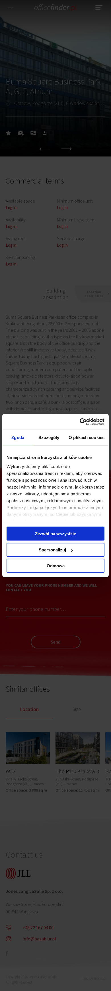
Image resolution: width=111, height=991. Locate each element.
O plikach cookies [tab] (86, 437)
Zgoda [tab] (17, 437)
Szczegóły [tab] (48, 437)
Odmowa (56, 565)
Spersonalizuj (52, 549)
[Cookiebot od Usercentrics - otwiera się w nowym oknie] (79, 421)
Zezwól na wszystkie (55, 533)
